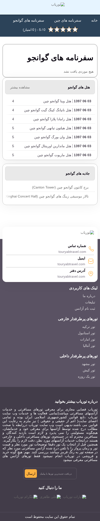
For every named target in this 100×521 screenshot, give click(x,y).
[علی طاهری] (50, 497)
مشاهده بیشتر (20, 87)
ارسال (30, 474)
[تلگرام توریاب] (25, 497)
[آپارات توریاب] (74, 497)
